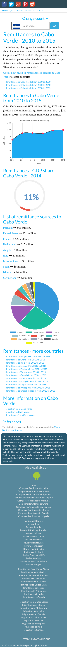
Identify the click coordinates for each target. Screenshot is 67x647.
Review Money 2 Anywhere (33, 561)
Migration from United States (33, 601)
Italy (5, 255)
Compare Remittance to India (33, 488)
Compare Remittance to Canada (33, 513)
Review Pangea (33, 564)
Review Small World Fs (33, 555)
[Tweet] (11, 3)
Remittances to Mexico (33, 587)
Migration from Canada (33, 614)
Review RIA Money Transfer (33, 530)
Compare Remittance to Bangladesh (33, 507)
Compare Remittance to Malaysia (33, 500)
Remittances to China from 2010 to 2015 (25, 359)
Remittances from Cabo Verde (20, 415)
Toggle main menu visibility (63, 4)
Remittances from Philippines (33, 575)
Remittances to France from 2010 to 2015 (25, 378)
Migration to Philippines (33, 623)
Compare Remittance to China (33, 503)
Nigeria (7, 272)
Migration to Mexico (33, 620)
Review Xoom (33, 524)
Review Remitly (33, 527)
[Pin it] (25, 3)
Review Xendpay (33, 558)
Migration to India (33, 626)
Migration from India (33, 611)
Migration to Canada (33, 629)
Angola (7, 250)
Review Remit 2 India (33, 549)
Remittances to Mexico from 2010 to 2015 (25, 366)
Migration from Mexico (33, 605)
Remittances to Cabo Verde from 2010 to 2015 (27, 88)
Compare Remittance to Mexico (33, 510)
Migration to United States (33, 617)
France (7, 238)
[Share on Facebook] (4, 3)
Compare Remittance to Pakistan (33, 491)
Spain (6, 266)
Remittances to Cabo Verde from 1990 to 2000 (27, 81)
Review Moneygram (33, 545)
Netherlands (10, 244)
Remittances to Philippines (33, 591)
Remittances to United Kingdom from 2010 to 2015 (30, 390)
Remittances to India (33, 594)
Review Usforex (33, 533)
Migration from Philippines (33, 608)
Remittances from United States (33, 569)
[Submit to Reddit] (32, 3)
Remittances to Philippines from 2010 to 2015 (27, 387)
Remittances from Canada (33, 581)
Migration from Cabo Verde (18, 408)
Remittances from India (33, 578)
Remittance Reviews (33, 521)
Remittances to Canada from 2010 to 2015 (25, 375)
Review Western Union (33, 536)
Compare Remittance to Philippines (33, 494)
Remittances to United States (33, 584)
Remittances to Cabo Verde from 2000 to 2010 (27, 85)
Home (33, 485)
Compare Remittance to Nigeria (33, 516)
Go (54, 25)
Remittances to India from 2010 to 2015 (24, 362)
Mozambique (10, 261)
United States (10, 233)
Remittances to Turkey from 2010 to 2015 (25, 372)
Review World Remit (33, 552)
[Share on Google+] (18, 3)
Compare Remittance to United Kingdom (33, 497)
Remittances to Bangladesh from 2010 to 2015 (27, 356)
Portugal (8, 227)
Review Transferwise (33, 542)
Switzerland (10, 277)
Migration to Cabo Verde (17, 412)
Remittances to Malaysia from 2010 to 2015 (26, 381)
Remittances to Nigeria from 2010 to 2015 (25, 384)
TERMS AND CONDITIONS (36, 639)
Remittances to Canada (33, 597)
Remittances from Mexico (33, 572)
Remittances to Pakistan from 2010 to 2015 (26, 369)
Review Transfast (33, 539)
